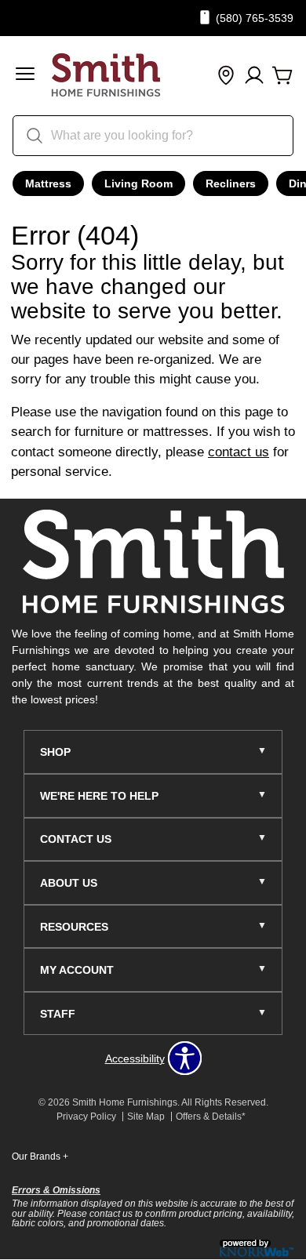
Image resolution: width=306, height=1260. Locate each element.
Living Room (138, 183)
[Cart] (282, 76)
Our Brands (40, 1156)
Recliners (231, 183)
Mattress (48, 183)
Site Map (146, 1116)
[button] (25, 75)
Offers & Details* (211, 1116)
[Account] (254, 76)
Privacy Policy (86, 1116)
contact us (238, 452)
